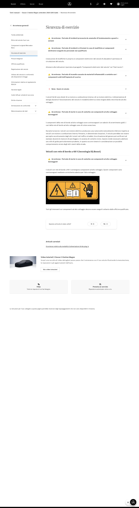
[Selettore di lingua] (104, 3)
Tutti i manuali (15, 13)
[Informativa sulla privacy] (90, 3)
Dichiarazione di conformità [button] (20, 106)
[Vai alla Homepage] (69, 4)
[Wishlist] (111, 3)
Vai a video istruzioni (50, 269)
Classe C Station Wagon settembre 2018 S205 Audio (40, 13)
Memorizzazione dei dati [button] (19, 111)
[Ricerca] (97, 3)
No (104, 224)
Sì (91, 224)
